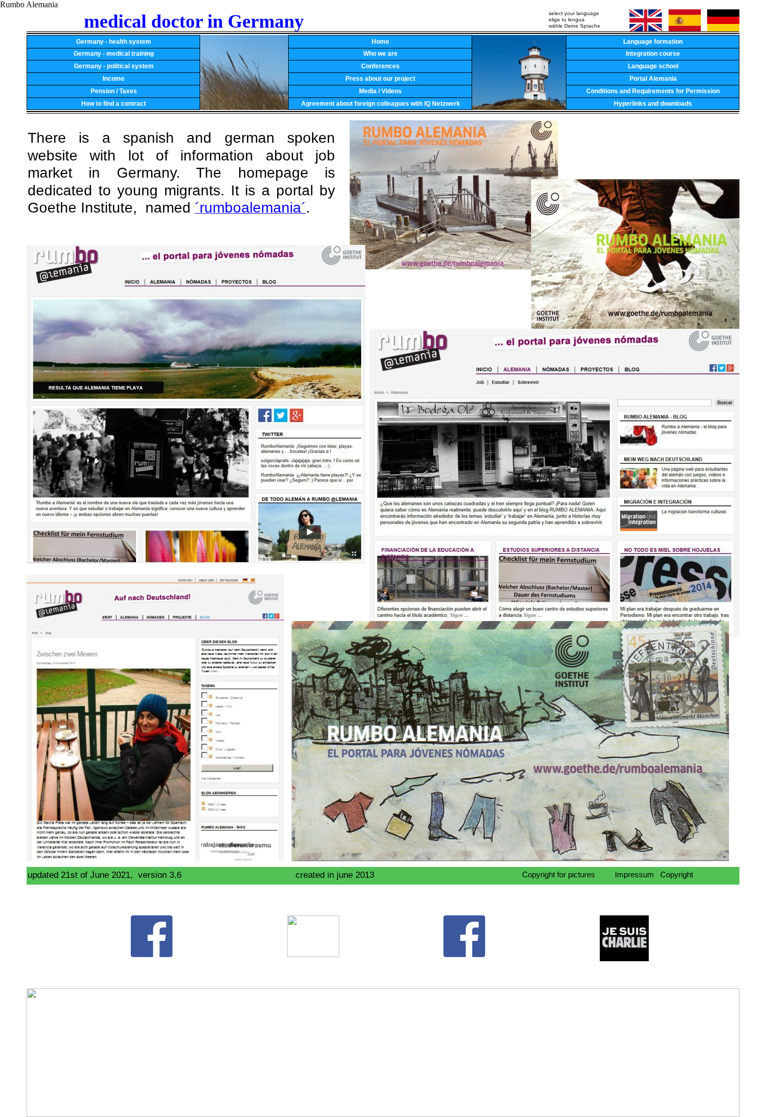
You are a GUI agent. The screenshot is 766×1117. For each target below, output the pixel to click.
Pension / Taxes (114, 91)
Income (114, 78)
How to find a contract (113, 103)
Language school (653, 66)
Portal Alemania (653, 78)
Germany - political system (114, 66)
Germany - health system (113, 41)
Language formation (653, 41)
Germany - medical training (113, 53)
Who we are (380, 53)
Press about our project (380, 78)
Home (380, 41)
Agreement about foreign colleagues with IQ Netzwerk (380, 103)
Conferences (380, 66)
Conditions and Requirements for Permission (653, 91)
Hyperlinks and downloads (653, 103)
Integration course (653, 53)
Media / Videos (380, 91)
